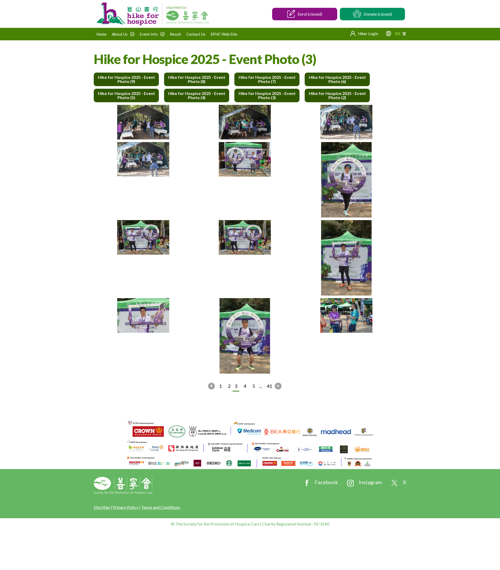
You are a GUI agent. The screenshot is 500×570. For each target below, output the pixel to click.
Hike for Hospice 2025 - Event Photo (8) (196, 79)
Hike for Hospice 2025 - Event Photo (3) (267, 95)
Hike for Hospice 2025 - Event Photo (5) (126, 95)
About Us (120, 34)
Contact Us (195, 34)
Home (101, 34)
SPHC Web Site (224, 34)
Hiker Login (368, 33)
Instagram (370, 482)
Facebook (326, 482)
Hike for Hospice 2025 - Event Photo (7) (267, 79)
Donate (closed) (378, 13)
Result (175, 34)
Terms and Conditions (160, 507)
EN (397, 33)
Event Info (149, 34)
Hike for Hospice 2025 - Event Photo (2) (337, 95)
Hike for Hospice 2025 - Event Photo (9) (126, 79)
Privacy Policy (125, 507)
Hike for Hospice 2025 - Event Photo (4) (196, 95)
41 (269, 386)
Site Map (102, 507)
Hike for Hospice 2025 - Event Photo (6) (337, 79)
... (260, 386)
